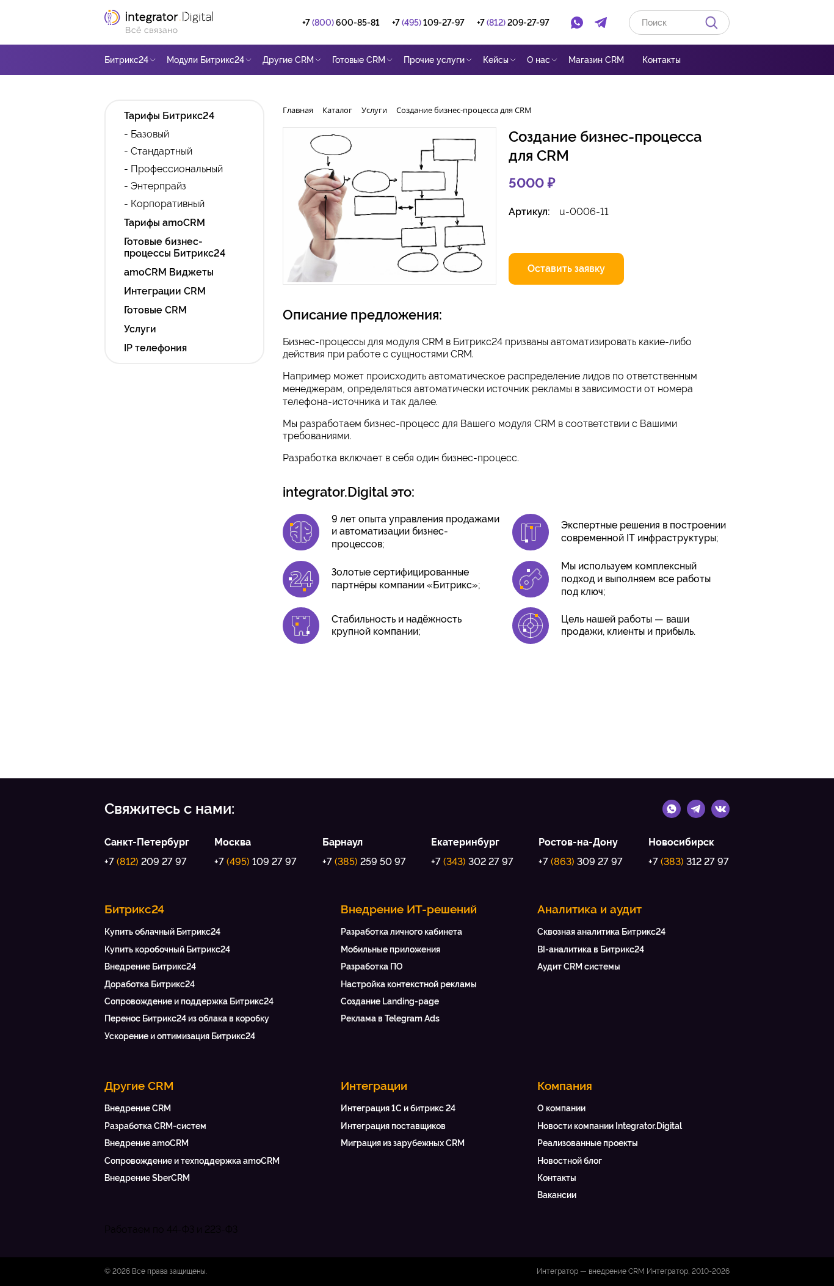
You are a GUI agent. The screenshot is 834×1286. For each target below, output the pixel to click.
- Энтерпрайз (155, 186)
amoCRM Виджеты (169, 272)
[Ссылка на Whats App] (671, 808)
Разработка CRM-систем (155, 1126)
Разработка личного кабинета (401, 932)
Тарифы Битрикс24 (169, 116)
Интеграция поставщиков (393, 1126)
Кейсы (496, 60)
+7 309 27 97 (580, 862)
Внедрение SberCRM (147, 1178)
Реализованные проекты (587, 1143)
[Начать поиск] (711, 22)
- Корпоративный (164, 204)
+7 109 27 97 (255, 862)
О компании (561, 1108)
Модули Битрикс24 (205, 60)
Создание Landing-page (390, 1001)
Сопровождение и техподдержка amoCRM (192, 1161)
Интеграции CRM (165, 291)
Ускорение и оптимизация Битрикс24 (179, 1036)
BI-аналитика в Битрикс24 (590, 949)
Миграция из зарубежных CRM (403, 1143)
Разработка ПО (372, 966)
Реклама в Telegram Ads (390, 1018)
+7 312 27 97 (688, 862)
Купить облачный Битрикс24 (162, 932)
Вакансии (556, 1195)
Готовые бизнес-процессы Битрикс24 (174, 247)
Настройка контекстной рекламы (409, 984)
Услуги (140, 329)
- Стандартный (158, 151)
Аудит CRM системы (578, 966)
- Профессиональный (173, 169)
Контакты (661, 60)
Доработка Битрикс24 (149, 984)
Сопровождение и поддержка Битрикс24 (189, 1001)
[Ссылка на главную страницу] (164, 22)
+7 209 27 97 (145, 862)
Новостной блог (569, 1161)
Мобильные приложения (390, 949)
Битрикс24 (126, 60)
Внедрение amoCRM (146, 1143)
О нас (538, 60)
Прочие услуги (434, 60)
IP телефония (155, 348)
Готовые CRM (358, 60)
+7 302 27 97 (472, 862)
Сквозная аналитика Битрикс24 (601, 932)
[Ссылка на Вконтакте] (720, 808)
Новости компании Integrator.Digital (609, 1126)
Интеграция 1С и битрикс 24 (398, 1108)
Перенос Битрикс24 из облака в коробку (186, 1018)
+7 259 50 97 (364, 862)
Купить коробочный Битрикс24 (167, 949)
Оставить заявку (566, 268)
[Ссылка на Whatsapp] (577, 22)
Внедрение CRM (137, 1108)
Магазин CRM (596, 60)
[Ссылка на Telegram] (601, 22)
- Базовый (146, 134)
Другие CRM (288, 60)
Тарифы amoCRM (164, 222)
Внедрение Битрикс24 (150, 966)
